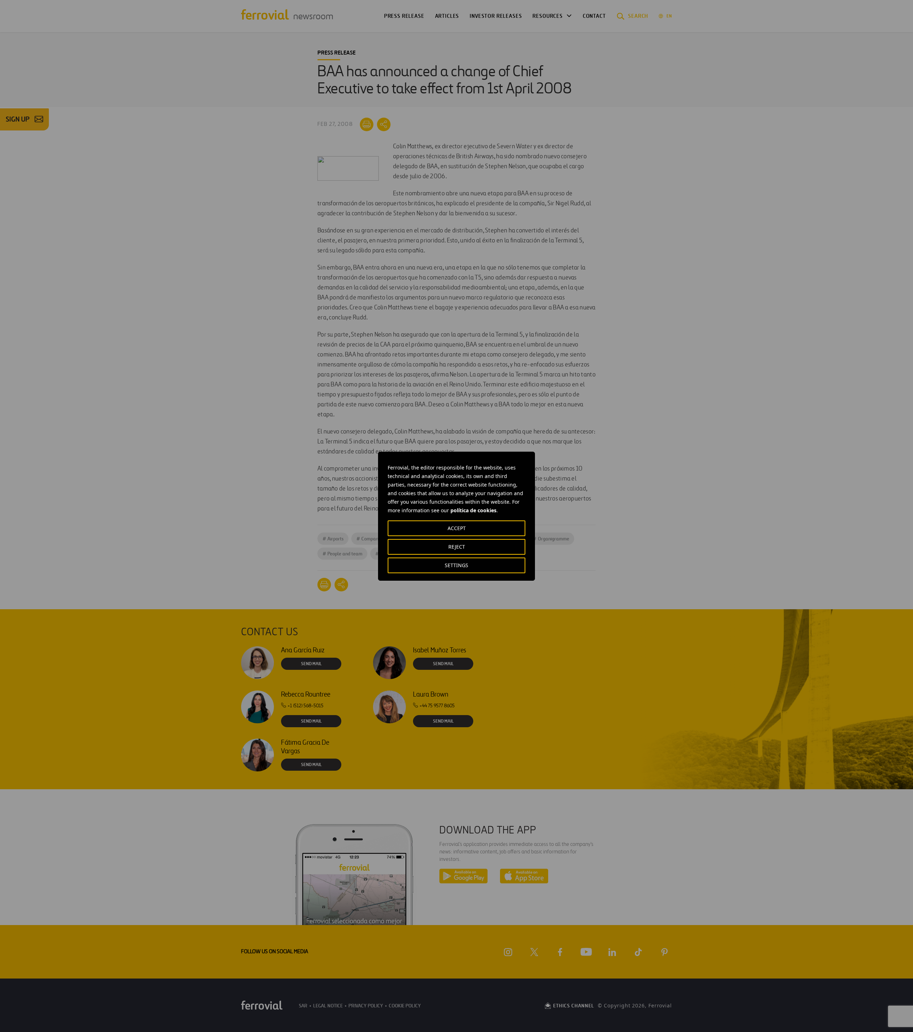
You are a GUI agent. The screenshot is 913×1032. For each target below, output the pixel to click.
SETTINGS (456, 565)
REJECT (456, 546)
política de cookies (473, 510)
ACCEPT (457, 528)
